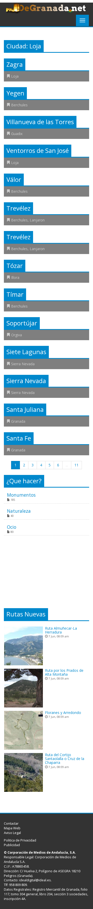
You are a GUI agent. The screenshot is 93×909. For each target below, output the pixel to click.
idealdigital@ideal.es (35, 880)
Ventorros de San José (37, 150)
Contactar (11, 823)
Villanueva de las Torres (40, 122)
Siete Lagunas (26, 352)
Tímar (15, 294)
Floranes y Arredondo (63, 712)
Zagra (14, 64)
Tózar (14, 266)
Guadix (16, 133)
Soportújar (21, 323)
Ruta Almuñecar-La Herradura (61, 630)
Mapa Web (12, 828)
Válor (13, 179)
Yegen (15, 93)
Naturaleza (19, 511)
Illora (15, 277)
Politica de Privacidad (20, 840)
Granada (18, 421)
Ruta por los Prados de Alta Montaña (64, 672)
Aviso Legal (12, 833)
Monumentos (21, 495)
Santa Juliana (25, 409)
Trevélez (18, 208)
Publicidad (12, 845)
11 (76, 465)
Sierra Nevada (23, 363)
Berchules (19, 104)
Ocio (11, 527)
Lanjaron (37, 220)
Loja (15, 76)
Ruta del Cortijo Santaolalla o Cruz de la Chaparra (64, 758)
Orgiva (16, 334)
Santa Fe (18, 438)
